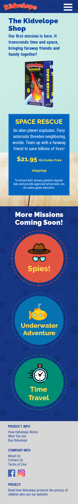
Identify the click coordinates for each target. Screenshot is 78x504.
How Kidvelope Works (23, 432)
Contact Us (15, 460)
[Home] (20, 6)
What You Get (17, 436)
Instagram (21, 473)
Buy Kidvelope (17, 440)
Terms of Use (17, 464)
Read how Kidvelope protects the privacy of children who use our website (38, 492)
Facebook (11, 473)
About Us (14, 456)
